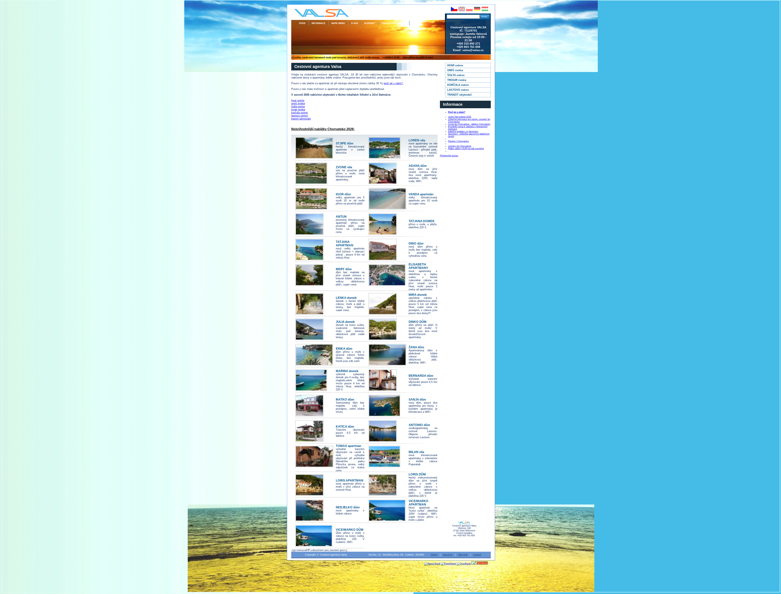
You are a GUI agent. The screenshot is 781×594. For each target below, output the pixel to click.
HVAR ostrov (455, 65)
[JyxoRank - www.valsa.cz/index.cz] (464, 563)
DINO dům (416, 243)
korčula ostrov (299, 112)
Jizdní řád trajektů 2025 (459, 117)
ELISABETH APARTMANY (418, 266)
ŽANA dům (416, 347)
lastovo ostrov (299, 115)
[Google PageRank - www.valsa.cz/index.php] (448, 563)
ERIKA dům (344, 348)
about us (448, 554)
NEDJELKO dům (348, 507)
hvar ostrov (297, 100)
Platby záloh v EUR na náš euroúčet (466, 148)
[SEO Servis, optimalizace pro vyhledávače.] (479, 563)
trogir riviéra (298, 109)
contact (477, 554)
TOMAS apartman (348, 446)
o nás (354, 23)
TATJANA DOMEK (422, 221)
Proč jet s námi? (456, 112)
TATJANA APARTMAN (344, 243)
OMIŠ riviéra (455, 70)
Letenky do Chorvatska (459, 146)
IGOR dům (343, 194)
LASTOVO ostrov (458, 89)
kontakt (369, 23)
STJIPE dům (344, 143)
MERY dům (344, 269)
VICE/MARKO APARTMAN (418, 502)
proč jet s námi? (394, 83)
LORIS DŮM (417, 474)
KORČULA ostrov (458, 84)
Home (434, 554)
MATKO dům (345, 399)
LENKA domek (346, 297)
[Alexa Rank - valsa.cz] (432, 563)
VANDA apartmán (421, 194)
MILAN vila (416, 452)
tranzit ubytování (301, 118)
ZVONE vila (344, 167)
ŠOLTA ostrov (456, 75)
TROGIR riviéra (456, 80)
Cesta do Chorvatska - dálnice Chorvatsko (469, 124)
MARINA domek (347, 371)
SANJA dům (417, 399)
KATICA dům (345, 426)
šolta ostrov (298, 106)
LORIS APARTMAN (349, 480)
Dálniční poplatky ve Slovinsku (463, 131)
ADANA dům (418, 165)
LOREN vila (417, 140)
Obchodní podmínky (393, 23)
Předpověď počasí (449, 155)
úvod (302, 23)
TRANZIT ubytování (459, 94)
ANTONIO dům (419, 425)
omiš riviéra (298, 103)
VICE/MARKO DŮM (349, 529)
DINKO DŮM (417, 321)
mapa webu (338, 23)
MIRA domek (418, 294)
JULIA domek (345, 321)
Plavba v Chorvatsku (458, 141)
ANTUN (341, 216)
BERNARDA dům (421, 375)
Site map (463, 554)
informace (318, 23)
